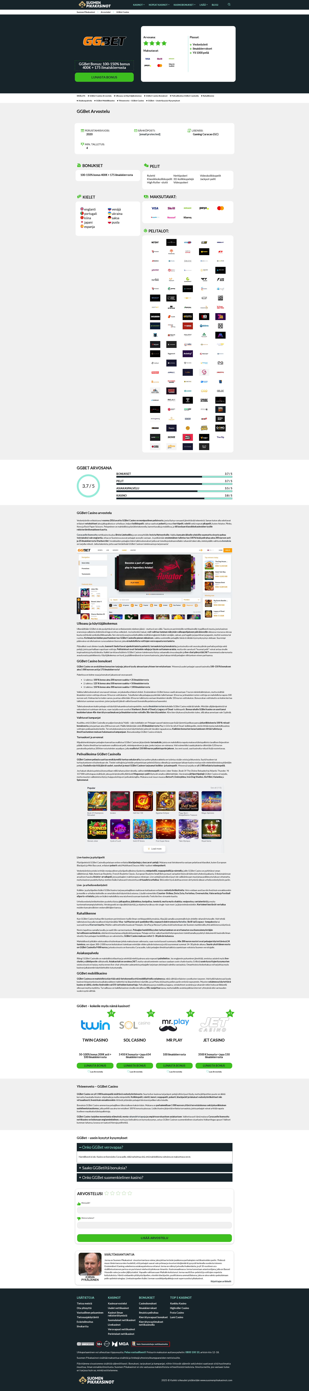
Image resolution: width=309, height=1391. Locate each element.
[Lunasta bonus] (104, 41)
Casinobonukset (148, 1303)
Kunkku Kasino (178, 1303)
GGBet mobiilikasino (105, 100)
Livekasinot (114, 1324)
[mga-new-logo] (120, 1345)
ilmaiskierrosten (156, 706)
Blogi (215, 4)
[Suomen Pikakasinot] (101, 5)
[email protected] (150, 134)
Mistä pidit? (85, 1203)
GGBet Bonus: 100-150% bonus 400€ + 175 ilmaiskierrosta (104, 66)
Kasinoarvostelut (117, 1303)
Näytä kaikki (171, 65)
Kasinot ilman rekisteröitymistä (117, 1314)
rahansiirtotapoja (137, 1116)
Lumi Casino (176, 1317)
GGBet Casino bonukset (157, 96)
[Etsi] (229, 4)
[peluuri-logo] (107, 1345)
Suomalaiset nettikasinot (122, 1320)
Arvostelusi (90, 1194)
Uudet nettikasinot (118, 1308)
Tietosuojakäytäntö (88, 1317)
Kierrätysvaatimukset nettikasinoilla (151, 1323)
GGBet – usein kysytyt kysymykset (164, 100)
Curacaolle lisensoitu (87, 534)
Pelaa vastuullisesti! (135, 1352)
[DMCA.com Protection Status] (85, 1344)
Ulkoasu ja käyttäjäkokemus (129, 96)
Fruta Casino (177, 1312)
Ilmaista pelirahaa (148, 1312)
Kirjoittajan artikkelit (221, 1281)
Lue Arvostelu (96, 1071)
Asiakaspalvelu (85, 100)
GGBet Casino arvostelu (101, 96)
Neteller (182, 921)
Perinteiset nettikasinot (121, 1333)
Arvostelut (106, 12)
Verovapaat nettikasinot (121, 1329)
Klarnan (93, 924)
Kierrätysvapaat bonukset (153, 1317)
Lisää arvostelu (154, 1238)
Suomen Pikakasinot (86, 12)
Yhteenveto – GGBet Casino (131, 100)
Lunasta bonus (104, 77)
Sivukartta (82, 1326)
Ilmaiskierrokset (148, 1308)
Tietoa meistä (84, 1303)
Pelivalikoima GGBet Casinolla (185, 96)
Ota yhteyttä (84, 1308)
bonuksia (226, 541)
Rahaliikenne (208, 96)
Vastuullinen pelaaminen (90, 1312)
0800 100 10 (192, 1352)
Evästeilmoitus (85, 1321)
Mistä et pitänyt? (87, 1218)
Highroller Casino (179, 1308)
